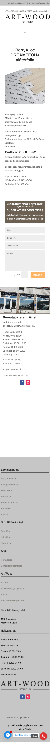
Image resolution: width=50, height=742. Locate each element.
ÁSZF (4, 594)
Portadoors (6, 560)
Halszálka (6, 496)
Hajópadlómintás (9, 502)
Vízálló (4, 514)
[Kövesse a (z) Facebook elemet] (22, 382)
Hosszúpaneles (8, 478)
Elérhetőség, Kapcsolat (12, 588)
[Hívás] (43, 736)
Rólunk (4, 582)
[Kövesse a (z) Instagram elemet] (28, 382)
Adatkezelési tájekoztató (13, 600)
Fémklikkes (6, 490)
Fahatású (5, 531)
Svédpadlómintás (9, 484)
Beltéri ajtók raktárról (11, 566)
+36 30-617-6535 (11, 359)
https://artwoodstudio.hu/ (15, 375)
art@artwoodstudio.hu (14, 369)
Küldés (37, 274)
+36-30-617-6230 (11, 363)
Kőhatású (6, 508)
